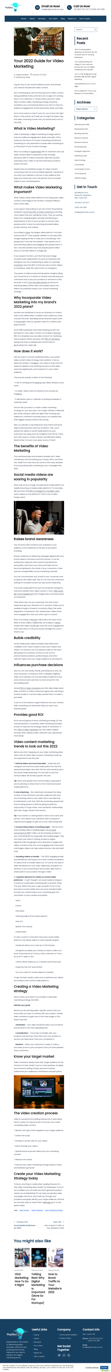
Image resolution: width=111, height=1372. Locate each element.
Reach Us (72, 18)
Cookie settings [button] (92, 1367)
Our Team (53, 18)
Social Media (79, 165)
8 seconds (20, 321)
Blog (63, 18)
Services (41, 18)
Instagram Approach (82, 151)
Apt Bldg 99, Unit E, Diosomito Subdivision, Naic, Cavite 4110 (83, 195)
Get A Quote (84, 18)
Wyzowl (34, 619)
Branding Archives (81, 133)
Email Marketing (81, 147)
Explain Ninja (36, 151)
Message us (48, 1202)
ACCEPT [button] (104, 1368)
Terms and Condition (68, 1334)
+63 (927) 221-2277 (81, 9)
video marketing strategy (53, 1210)
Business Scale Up (81, 138)
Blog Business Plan (81, 129)
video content (24, 1210)
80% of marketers (52, 339)
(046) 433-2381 (98, 9)
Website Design (80, 178)
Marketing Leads (23, 77)
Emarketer (18, 265)
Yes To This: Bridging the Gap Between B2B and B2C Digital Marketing (85, 76)
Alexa (27, 232)
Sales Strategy (80, 160)
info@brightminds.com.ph (53, 9)
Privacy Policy (65, 1338)
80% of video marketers (30, 688)
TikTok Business (80, 173)
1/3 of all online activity (37, 282)
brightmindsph (22, 74)
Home (23, 18)
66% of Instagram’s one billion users (44, 491)
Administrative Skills (82, 124)
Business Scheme (81, 142)
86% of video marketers (28, 729)
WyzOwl (57, 333)
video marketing (37, 1210)
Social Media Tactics (82, 169)
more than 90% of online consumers (38, 212)
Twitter (57, 622)
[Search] (95, 29)
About (32, 18)
